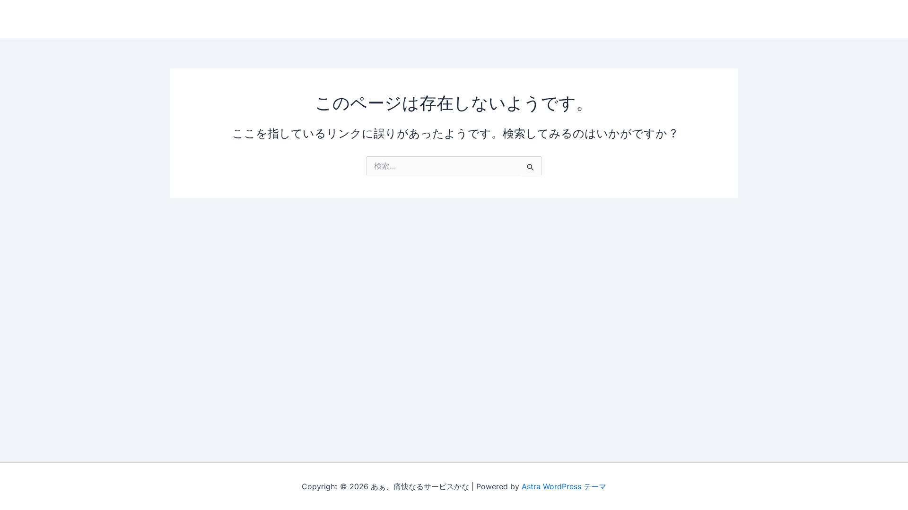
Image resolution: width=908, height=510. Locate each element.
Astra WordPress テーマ (564, 486)
